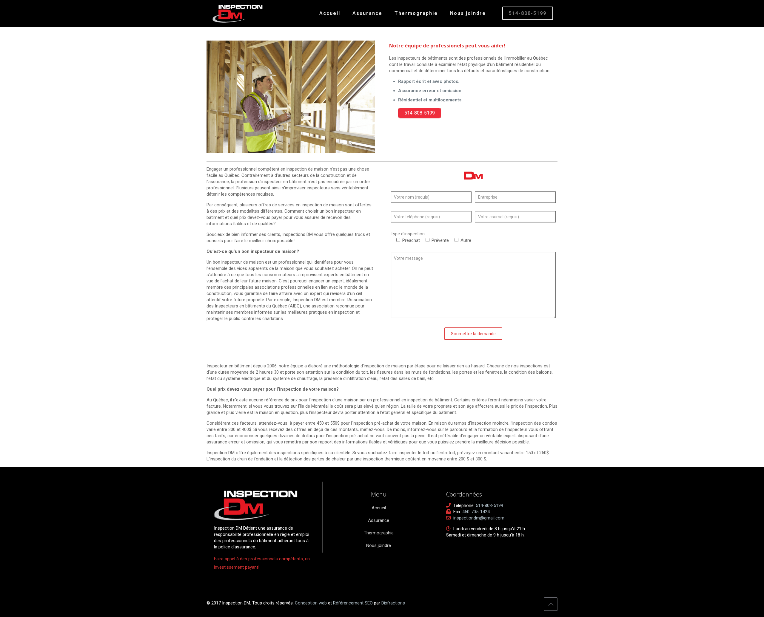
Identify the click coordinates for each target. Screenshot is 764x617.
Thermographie (379, 533)
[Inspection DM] (237, 13)
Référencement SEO (353, 603)
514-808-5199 (527, 13)
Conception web (311, 603)
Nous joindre (378, 545)
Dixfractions (393, 603)
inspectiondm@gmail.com (478, 518)
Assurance (378, 520)
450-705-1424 (476, 511)
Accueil (379, 508)
